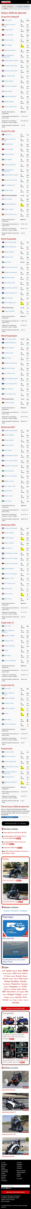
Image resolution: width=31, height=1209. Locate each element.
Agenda (3, 1177)
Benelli (14, 971)
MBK (4, 991)
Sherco (12, 997)
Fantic (11, 979)
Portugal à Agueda (9, 440)
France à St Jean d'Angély (10, 460)
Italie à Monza (7, 262)
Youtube (6, 910)
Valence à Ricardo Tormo (10, 106)
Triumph (5, 1000)
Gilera (16, 979)
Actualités (4, 1164)
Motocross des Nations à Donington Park (9, 772)
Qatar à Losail (7, 20)
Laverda (13, 989)
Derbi (13, 976)
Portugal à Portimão (9, 311)
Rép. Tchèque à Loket (9, 486)
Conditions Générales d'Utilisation (10, 1196)
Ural (11, 1000)
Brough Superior (7, 973)
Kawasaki (13, 986)
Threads (19, 1166)
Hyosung (24, 984)
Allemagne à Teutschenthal (11, 466)
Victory (20, 1000)
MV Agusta (20, 992)
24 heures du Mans (9, 752)
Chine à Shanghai (8, 35)
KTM (24, 986)
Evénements (6, 748)
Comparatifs (8, 1013)
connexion (20, 6)
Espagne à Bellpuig (9, 435)
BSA (15, 973)
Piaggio (18, 994)
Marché (3, 1166)
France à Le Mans (8, 40)
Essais (6, 858)
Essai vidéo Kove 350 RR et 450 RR (14, 832)
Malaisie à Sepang (9, 101)
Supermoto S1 (7, 622)
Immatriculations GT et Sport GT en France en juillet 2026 (14, 837)
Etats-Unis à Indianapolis (10, 86)
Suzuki (18, 997)
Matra (24, 989)
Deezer (19, 1176)
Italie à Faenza (8, 501)
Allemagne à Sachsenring (10, 65)
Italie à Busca (7, 655)
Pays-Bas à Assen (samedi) (11, 60)
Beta (20, 970)
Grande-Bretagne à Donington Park (8, 56)
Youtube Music (21, 1172)
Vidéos (3, 1173)
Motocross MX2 (8, 524)
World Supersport (9, 335)
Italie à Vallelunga (8, 298)
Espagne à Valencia (9, 252)
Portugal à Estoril (8, 29)
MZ (26, 991)
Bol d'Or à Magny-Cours (10, 761)
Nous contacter (5, 1201)
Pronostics (4, 1181)
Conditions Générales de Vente (10, 1198)
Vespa (15, 1000)
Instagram (24, 910)
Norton (4, 994)
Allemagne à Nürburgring (10, 272)
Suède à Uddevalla (9, 471)
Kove (19, 987)
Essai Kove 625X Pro (10, 847)
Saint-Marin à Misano (9, 277)
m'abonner (26, 6)
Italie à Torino (7, 626)
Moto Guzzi (23, 978)
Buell (19, 973)
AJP (3, 971)
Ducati (19, 975)
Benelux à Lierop (8, 496)
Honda (23, 981)
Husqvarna (15, 983)
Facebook (15, 910)
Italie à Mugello (8, 45)
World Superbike (8, 238)
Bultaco (24, 973)
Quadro (6, 997)
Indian (6, 987)
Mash (19, 989)
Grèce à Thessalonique (10, 660)
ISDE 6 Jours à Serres (9, 756)
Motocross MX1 (8, 426)
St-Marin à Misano (8, 81)
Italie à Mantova (8, 450)
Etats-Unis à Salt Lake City (11, 267)
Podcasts (3, 1175)
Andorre (6, 650)
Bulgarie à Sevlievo (9, 445)
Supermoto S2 (7, 684)
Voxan (26, 1000)
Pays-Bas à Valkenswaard (10, 430)
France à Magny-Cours (10, 302)
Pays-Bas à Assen (8, 257)
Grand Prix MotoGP (10, 16)
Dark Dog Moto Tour (9, 777)
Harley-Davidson (11, 981)
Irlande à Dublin (8, 490)
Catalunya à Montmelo (10, 50)
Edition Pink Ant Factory (8, 1199)
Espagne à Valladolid (9, 635)
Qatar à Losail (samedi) (10, 242)
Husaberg (6, 984)
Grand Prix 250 (8, 131)
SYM (24, 997)
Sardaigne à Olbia (8, 640)
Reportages (8, 916)
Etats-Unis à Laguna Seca (10, 71)
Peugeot (10, 994)
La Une (3, 1162)
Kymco (6, 989)
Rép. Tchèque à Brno (9, 76)
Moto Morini (11, 991)
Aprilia (8, 970)
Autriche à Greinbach (9, 646)
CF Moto (7, 976)
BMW (25, 970)
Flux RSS (19, 1178)
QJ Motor (25, 994)
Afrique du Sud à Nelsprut (10, 476)
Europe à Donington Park (10, 293)
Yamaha (15, 1002)
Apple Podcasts (21, 1170)
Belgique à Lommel (9, 481)
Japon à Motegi (8, 91)
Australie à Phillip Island (10, 96)
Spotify (19, 1174)
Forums (3, 1179)
